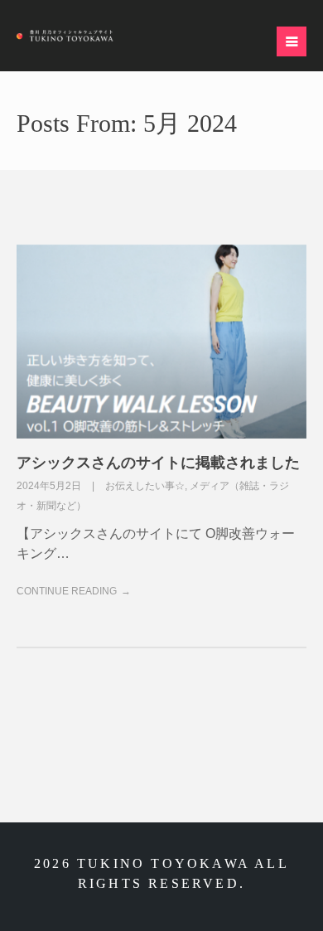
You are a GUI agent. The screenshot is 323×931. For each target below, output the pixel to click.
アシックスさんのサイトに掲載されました (158, 462)
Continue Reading (67, 591)
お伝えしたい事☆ (145, 486)
